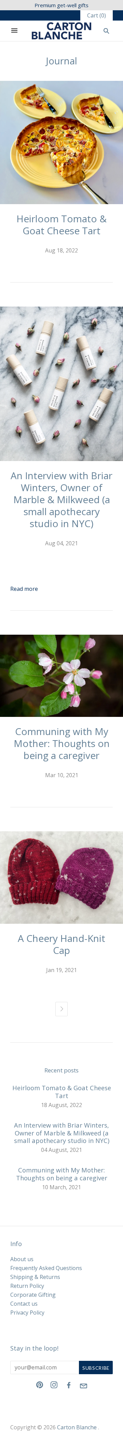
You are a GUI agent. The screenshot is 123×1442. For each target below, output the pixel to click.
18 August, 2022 (61, 1105)
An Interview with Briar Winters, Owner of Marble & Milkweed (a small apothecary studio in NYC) (61, 499)
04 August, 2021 (61, 1150)
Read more (24, 589)
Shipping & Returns (35, 1277)
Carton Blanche (77, 1427)
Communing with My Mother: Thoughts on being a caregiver (62, 743)
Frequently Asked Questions (46, 1268)
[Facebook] (68, 1387)
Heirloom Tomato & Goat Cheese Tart (61, 224)
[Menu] (14, 31)
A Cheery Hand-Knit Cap (61, 944)
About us (21, 1259)
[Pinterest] (40, 1386)
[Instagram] (54, 1386)
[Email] (83, 1391)
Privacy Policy (27, 1312)
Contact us (24, 1303)
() (96, 15)
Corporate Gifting (33, 1294)
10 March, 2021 (61, 1187)
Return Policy (27, 1286)
